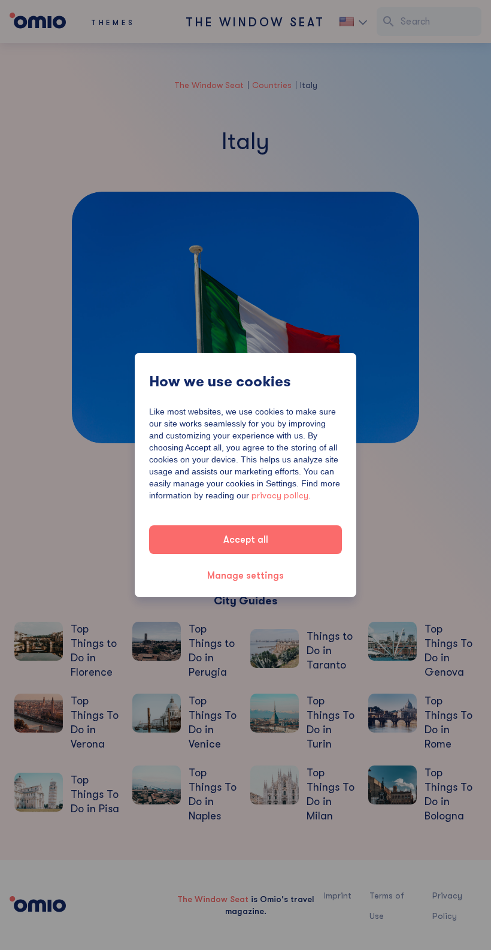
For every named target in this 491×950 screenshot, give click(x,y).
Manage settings (245, 575)
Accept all (245, 539)
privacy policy (279, 495)
